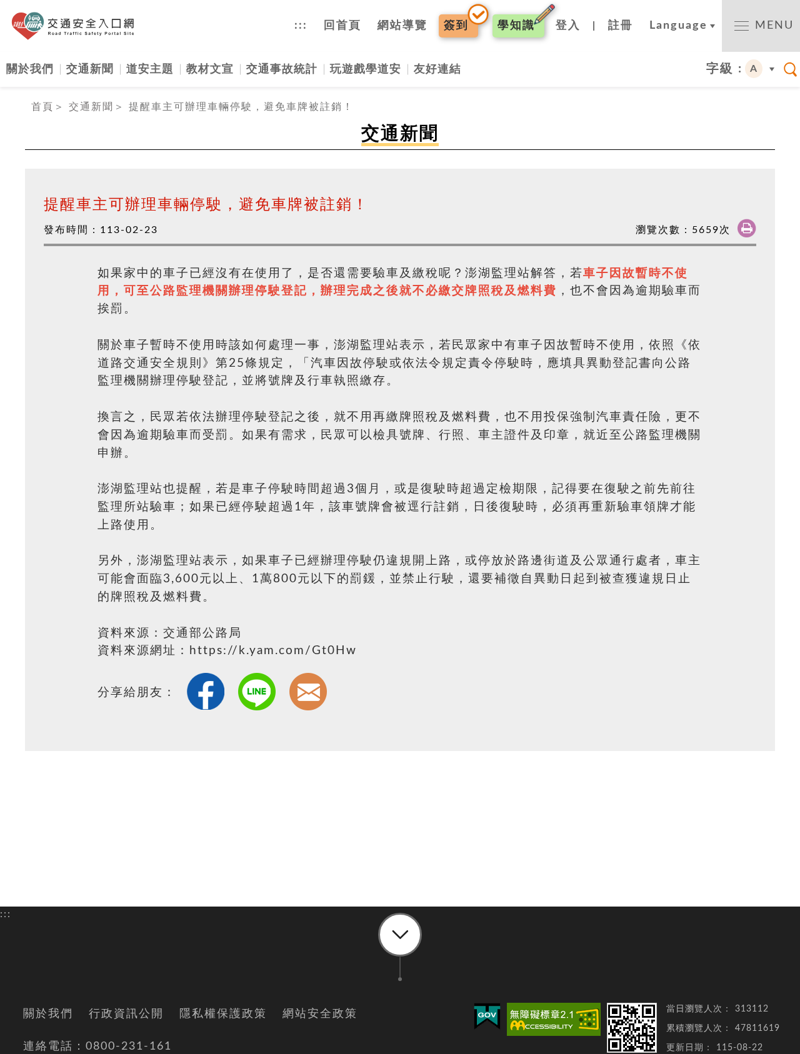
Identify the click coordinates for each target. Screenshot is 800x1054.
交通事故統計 (282, 69)
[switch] (761, 26)
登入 (568, 25)
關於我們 (30, 69)
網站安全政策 (320, 1014)
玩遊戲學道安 (365, 69)
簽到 (456, 25)
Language (678, 25)
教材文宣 (210, 69)
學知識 (516, 25)
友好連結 (437, 69)
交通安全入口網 (76, 26)
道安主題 (150, 69)
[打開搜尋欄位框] (791, 69)
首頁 (42, 107)
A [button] (754, 69)
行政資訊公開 (126, 1014)
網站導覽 (403, 25)
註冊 (620, 25)
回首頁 (342, 25)
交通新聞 (90, 69)
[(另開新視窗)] (554, 1019)
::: (301, 25)
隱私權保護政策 (223, 1014)
